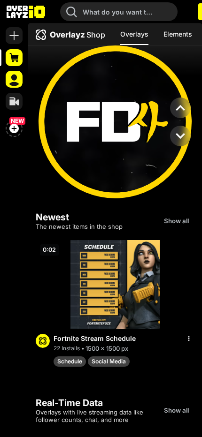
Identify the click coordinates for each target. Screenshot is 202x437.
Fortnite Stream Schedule (95, 338)
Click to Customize (115, 162)
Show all (176, 221)
